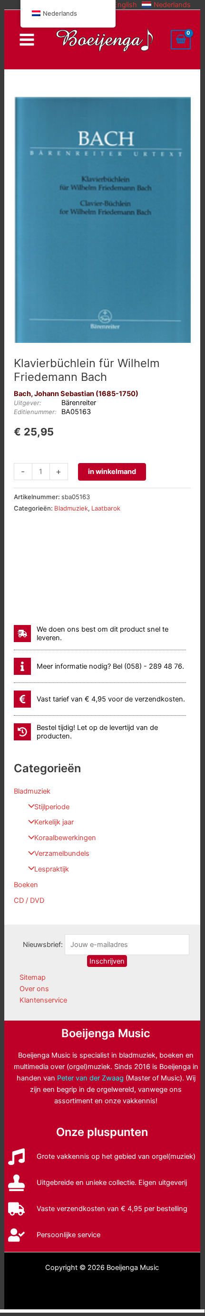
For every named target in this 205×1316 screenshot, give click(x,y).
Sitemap (33, 977)
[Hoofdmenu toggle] (27, 40)
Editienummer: (35, 412)
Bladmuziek (32, 791)
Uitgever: (27, 403)
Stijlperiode (51, 807)
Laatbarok (105, 508)
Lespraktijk (51, 869)
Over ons (34, 989)
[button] (119, 4)
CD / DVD (29, 900)
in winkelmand (112, 471)
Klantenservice (43, 1000)
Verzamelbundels (61, 853)
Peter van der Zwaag (90, 1078)
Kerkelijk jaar (54, 822)
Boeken (26, 884)
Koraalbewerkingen (65, 837)
